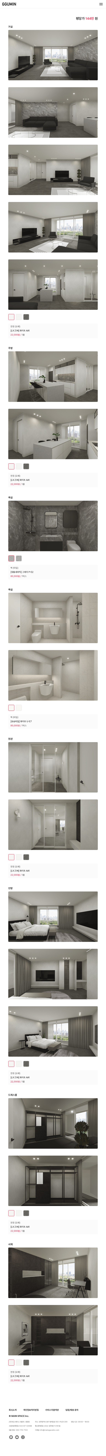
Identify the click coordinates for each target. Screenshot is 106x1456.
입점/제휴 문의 (71, 1410)
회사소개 (13, 1410)
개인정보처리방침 (31, 1410)
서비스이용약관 (52, 1410)
